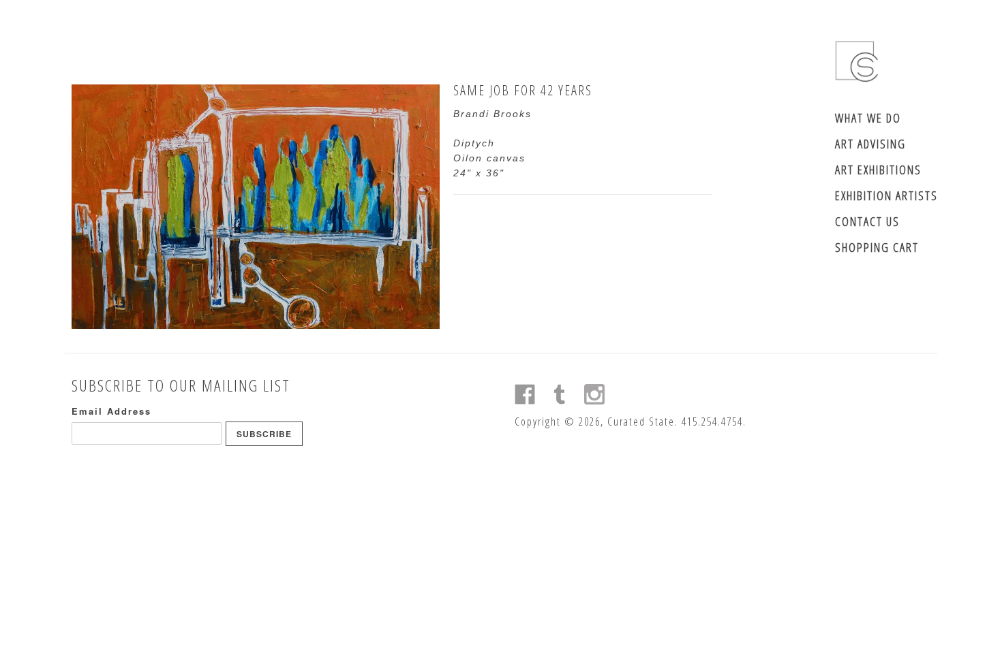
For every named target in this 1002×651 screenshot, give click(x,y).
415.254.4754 (712, 421)
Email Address (111, 410)
